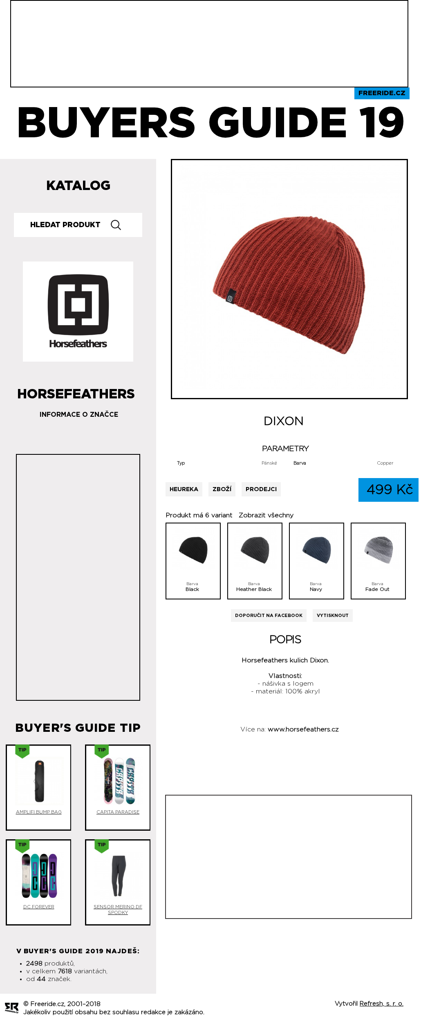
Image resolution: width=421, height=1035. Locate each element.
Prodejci (261, 489)
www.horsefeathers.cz (303, 729)
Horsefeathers (76, 391)
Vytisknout (333, 615)
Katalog (78, 185)
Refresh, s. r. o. (381, 1004)
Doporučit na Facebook (268, 615)
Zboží (222, 489)
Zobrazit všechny (266, 515)
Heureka (184, 489)
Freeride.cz (381, 93)
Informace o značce (79, 414)
